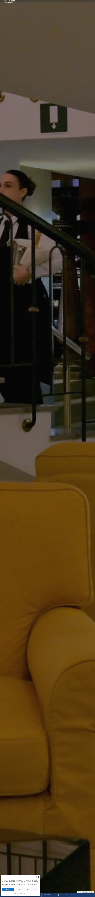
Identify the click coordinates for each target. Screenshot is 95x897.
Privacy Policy (22, 893)
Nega (20, 889)
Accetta (8, 889)
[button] (37, 877)
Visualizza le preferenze (32, 889)
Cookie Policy (17, 893)
